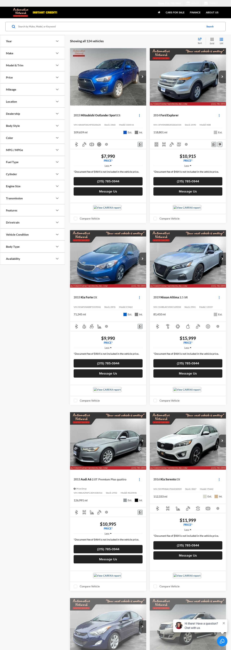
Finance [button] (195, 12)
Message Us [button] (108, 191)
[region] (108, 172)
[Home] (159, 12)
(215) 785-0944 (108, 181)
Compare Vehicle (90, 218)
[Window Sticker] (219, 144)
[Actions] (139, 115)
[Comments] (140, 144)
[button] (142, 77)
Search (209, 26)
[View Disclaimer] (107, 144)
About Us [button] (212, 12)
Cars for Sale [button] (175, 12)
